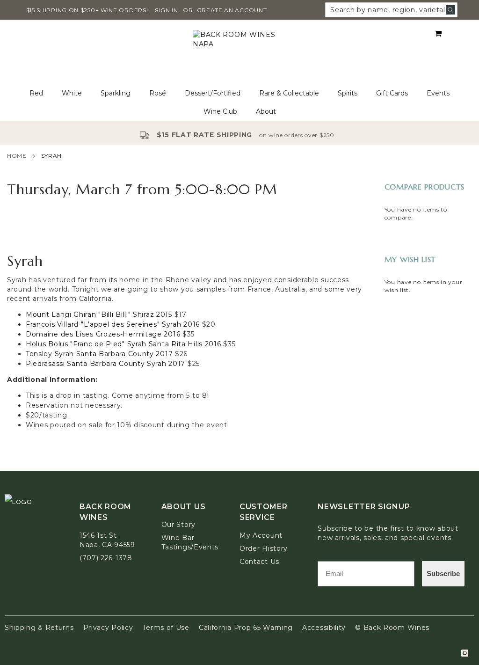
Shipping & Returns (39, 627)
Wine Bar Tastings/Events (190, 542)
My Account (261, 535)
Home (17, 155)
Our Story (178, 524)
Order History (264, 548)
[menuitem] (36, 93)
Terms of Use (165, 627)
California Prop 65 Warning (246, 627)
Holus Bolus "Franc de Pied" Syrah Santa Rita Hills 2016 (123, 344)
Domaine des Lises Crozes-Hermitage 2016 (103, 334)
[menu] (239, 102)
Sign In (166, 10)
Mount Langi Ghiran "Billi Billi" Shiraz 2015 (99, 314)
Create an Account (232, 10)
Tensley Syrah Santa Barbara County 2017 (99, 354)
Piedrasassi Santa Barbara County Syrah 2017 (105, 363)
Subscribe (443, 573)
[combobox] (391, 9)
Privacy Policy (108, 627)
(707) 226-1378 (106, 558)
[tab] (239, 102)
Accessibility (324, 627)
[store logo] (239, 52)
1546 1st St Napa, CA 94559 (107, 540)
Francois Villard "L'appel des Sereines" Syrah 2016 (113, 324)
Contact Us (259, 561)
